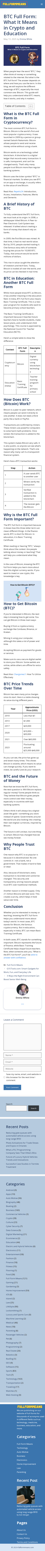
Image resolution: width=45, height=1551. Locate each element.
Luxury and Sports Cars (17, 1314)
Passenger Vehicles (15, 1334)
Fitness (9, 1266)
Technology (11, 1378)
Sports (9, 1370)
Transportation (13, 1382)
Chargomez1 (20, 674)
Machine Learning (14, 1318)
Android (10, 1190)
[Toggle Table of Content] (29, 106)
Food (8, 1274)
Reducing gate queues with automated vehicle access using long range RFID (21, 1135)
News (8, 1326)
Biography (11, 1202)
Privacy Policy (23, 1538)
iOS (7, 1294)
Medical (10, 1322)
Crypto (9, 1218)
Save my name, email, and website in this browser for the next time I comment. (23, 1077)
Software (10, 1366)
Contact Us (22, 1534)
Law (8, 1302)
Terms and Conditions (27, 1542)
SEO (8, 1362)
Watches (10, 1391)
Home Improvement (15, 1290)
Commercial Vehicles (16, 1214)
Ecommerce (11, 1238)
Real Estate (11, 1350)
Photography (12, 1342)
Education (11, 1242)
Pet (7, 1338)
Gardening (11, 1286)
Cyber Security (13, 1226)
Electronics (11, 1250)
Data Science (12, 1230)
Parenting (10, 1330)
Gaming (10, 1282)
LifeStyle (10, 1306)
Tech (8, 1374)
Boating (9, 1206)
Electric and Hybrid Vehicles (19, 1246)
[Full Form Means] (14, 4)
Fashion (9, 1258)
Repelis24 (18, 191)
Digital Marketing (14, 1234)
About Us (21, 1530)
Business (10, 1210)
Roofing (9, 1358)
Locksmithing (12, 1310)
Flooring (10, 1270)
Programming (12, 1346)
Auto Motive (12, 1198)
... (22, 1002)
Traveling (10, 1387)
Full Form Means (15, 965)
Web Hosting (12, 1395)
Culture (9, 1222)
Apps (8, 1194)
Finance (9, 1262)
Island (9, 1298)
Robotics (10, 1354)
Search (9, 1104)
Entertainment (13, 1254)
